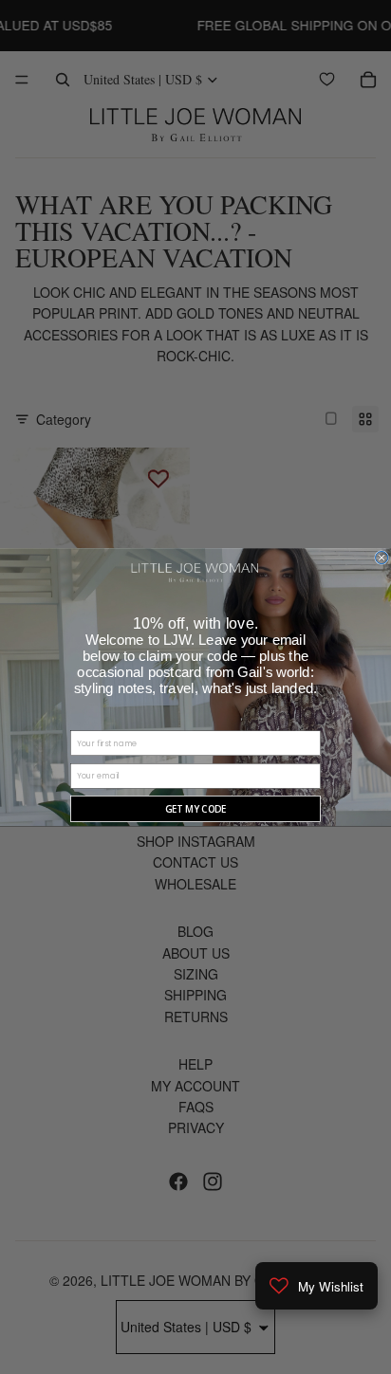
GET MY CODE (196, 808)
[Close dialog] (382, 557)
